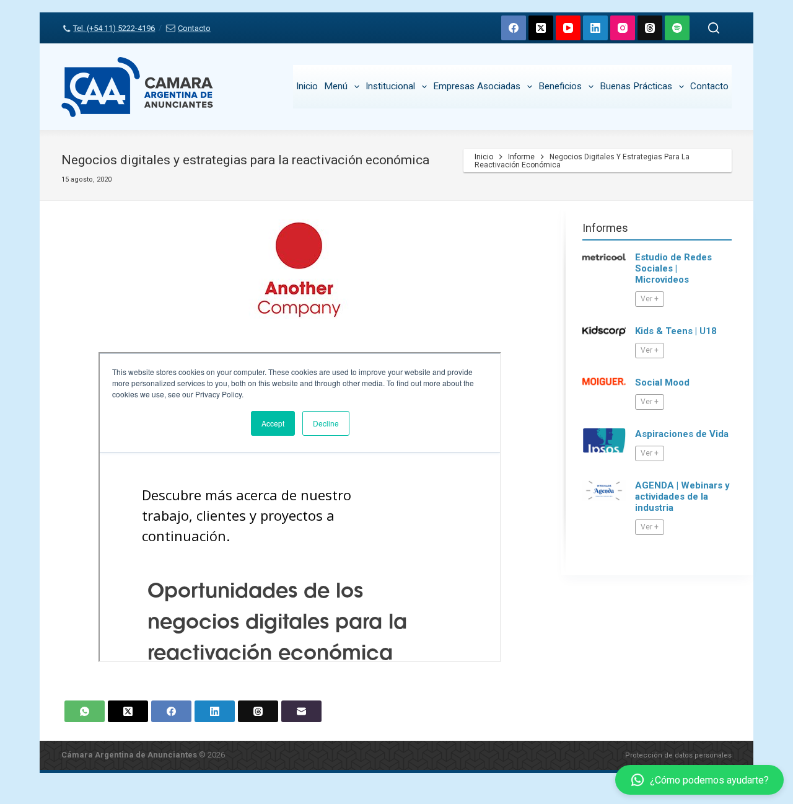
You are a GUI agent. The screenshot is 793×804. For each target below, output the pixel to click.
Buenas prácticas (636, 86)
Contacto (194, 28)
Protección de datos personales (678, 755)
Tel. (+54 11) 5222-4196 (114, 28)
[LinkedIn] (595, 27)
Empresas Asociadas (476, 86)
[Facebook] (513, 27)
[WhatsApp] (84, 711)
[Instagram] (622, 27)
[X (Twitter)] (540, 27)
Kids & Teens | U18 (676, 331)
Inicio (307, 86)
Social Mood (662, 382)
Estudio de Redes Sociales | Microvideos (673, 268)
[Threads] (649, 27)
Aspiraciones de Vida (682, 434)
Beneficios (560, 86)
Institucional (390, 86)
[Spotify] (677, 27)
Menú (336, 86)
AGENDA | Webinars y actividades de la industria (682, 496)
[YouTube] (568, 27)
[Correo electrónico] (301, 711)
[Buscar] (713, 27)
